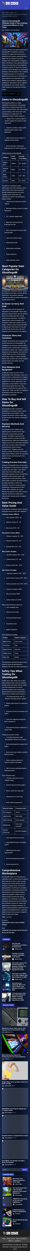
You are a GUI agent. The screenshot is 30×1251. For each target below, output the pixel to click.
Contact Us (18, 1241)
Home (4, 1238)
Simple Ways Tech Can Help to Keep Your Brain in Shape (15, 1070)
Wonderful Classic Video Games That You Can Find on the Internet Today (15, 1017)
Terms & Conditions (21, 1238)
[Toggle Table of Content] (18, 94)
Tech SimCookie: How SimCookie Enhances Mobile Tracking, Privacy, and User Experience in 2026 (6, 996)
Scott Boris (7, 30)
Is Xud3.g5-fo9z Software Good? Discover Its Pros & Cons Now (15, 930)
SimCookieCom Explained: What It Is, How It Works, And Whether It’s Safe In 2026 (6, 986)
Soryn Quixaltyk (8, 1137)
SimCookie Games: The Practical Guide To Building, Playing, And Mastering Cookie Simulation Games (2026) (6, 966)
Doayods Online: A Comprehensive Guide (15, 1124)
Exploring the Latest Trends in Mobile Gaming (13, 922)
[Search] (26, 8)
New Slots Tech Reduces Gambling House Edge (7, 1181)
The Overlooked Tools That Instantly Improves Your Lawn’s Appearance (7, 1191)
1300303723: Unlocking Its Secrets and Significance (7, 1201)
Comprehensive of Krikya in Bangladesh (7, 1211)
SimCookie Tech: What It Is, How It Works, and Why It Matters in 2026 (6, 976)
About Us (11, 1241)
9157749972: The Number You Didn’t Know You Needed (15, 1149)
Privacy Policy (11, 1238)
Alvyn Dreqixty (7, 1085)
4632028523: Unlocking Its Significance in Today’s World (15, 1097)
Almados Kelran (18, 949)
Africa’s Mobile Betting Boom (7, 1221)
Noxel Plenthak (8, 1112)
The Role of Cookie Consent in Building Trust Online (6, 956)
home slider (9, 917)
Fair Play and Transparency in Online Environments (6, 946)
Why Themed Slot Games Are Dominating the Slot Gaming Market (15, 1043)
